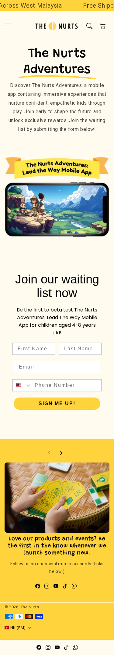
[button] (7, 26)
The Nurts (30, 607)
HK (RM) (18, 627)
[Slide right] (61, 453)
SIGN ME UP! (57, 403)
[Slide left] (49, 453)
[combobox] (22, 385)
